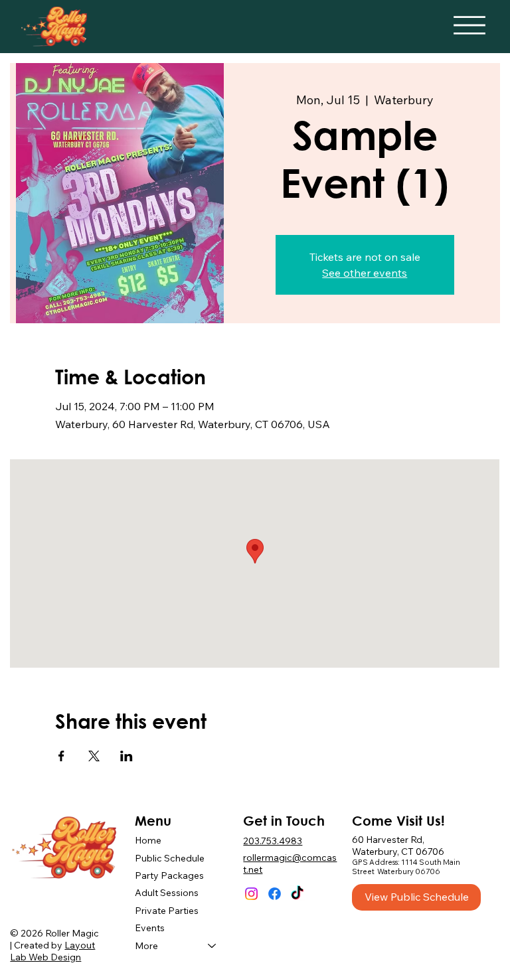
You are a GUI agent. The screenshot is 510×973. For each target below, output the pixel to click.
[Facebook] (274, 893)
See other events (364, 272)
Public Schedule (170, 858)
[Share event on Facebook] (61, 756)
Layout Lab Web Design (52, 951)
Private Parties (167, 911)
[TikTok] (297, 893)
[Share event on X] (94, 756)
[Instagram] (251, 893)
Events (150, 928)
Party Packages (169, 875)
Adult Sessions (167, 893)
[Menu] (469, 25)
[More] (212, 945)
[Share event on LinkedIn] (126, 756)
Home (148, 840)
